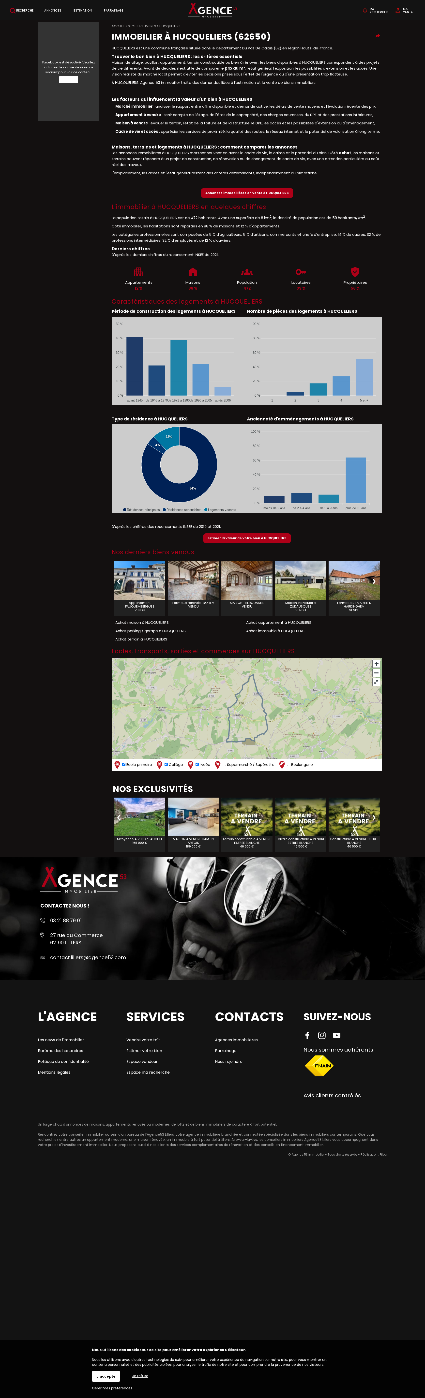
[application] (179, 361)
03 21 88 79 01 (66, 920)
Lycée (204, 764)
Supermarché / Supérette (250, 764)
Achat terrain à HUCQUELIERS (141, 639)
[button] (141, 510)
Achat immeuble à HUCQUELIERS (275, 630)
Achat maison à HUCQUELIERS (142, 622)
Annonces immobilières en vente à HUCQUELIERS (247, 193)
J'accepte (106, 1376)
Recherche (24, 10)
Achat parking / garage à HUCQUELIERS (150, 630)
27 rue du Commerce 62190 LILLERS (76, 939)
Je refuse (140, 1375)
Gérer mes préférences (112, 1388)
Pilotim (385, 1154)
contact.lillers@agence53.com (88, 957)
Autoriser (68, 79)
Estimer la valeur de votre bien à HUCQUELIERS (247, 538)
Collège (175, 764)
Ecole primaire (138, 764)
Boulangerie (301, 764)
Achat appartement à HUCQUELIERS (278, 622)
